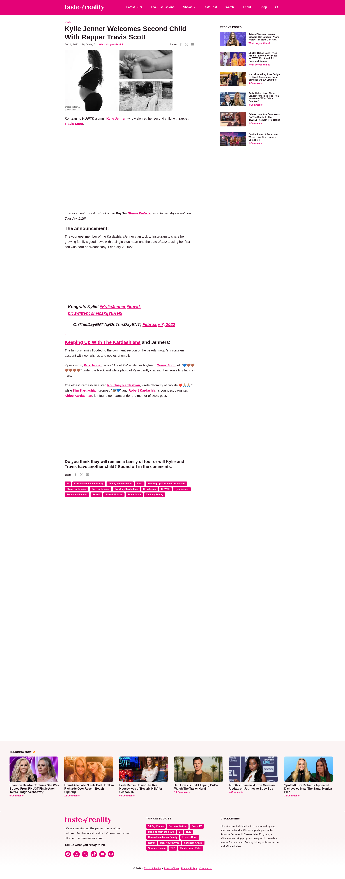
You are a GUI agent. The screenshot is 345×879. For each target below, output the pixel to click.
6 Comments (17, 795)
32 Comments (292, 795)
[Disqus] (130, 552)
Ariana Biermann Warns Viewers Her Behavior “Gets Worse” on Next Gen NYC (264, 37)
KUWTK (165, 489)
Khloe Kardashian (76, 489)
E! (68, 483)
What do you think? (111, 44)
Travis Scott (134, 494)
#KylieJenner (113, 306)
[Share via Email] (193, 44)
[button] (276, 7)
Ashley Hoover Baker (120, 483)
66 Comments (127, 795)
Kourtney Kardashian (126, 489)
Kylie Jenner (182, 489)
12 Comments (72, 795)
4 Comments (236, 792)
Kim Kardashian (100, 489)
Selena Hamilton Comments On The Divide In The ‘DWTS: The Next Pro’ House (264, 117)
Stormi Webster (114, 494)
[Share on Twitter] (186, 45)
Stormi (96, 494)
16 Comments (182, 792)
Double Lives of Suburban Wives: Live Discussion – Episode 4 (263, 137)
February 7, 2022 (158, 324)
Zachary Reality (154, 494)
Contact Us (205, 868)
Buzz (68, 22)
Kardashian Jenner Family (88, 483)
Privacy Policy (189, 868)
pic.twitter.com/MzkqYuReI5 (95, 313)
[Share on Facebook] (181, 45)
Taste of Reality (152, 868)
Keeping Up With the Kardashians (166, 483)
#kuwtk (134, 306)
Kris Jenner (149, 489)
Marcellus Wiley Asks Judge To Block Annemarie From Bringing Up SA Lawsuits (264, 77)
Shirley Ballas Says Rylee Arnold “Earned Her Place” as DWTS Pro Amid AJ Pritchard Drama (264, 57)
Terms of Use (171, 868)
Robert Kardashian (77, 494)
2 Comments (256, 123)
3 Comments (256, 83)
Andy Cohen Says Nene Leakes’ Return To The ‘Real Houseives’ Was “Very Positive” (264, 97)
